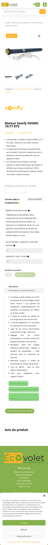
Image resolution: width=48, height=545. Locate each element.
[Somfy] (14, 108)
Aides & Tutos (24, 486)
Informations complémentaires (22, 290)
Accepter (24, 523)
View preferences (24, 536)
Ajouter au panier (25, 274)
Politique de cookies (14, 542)
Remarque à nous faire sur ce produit (20, 186)
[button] (44, 495)
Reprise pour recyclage (17, 210)
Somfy (7, 92)
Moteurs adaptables (24, 475)
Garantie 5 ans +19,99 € (16, 256)
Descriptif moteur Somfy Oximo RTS (23, 389)
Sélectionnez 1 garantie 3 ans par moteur (22, 244)
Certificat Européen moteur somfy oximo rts (23, 396)
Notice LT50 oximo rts (18, 383)
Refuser (24, 529)
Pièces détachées (24, 481)
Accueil (7, 23)
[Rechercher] (43, 11)
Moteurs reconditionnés (21, 23)
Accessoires (24, 478)
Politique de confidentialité (31, 542)
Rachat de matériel (24, 483)
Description (13, 286)
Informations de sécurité (18, 410)
